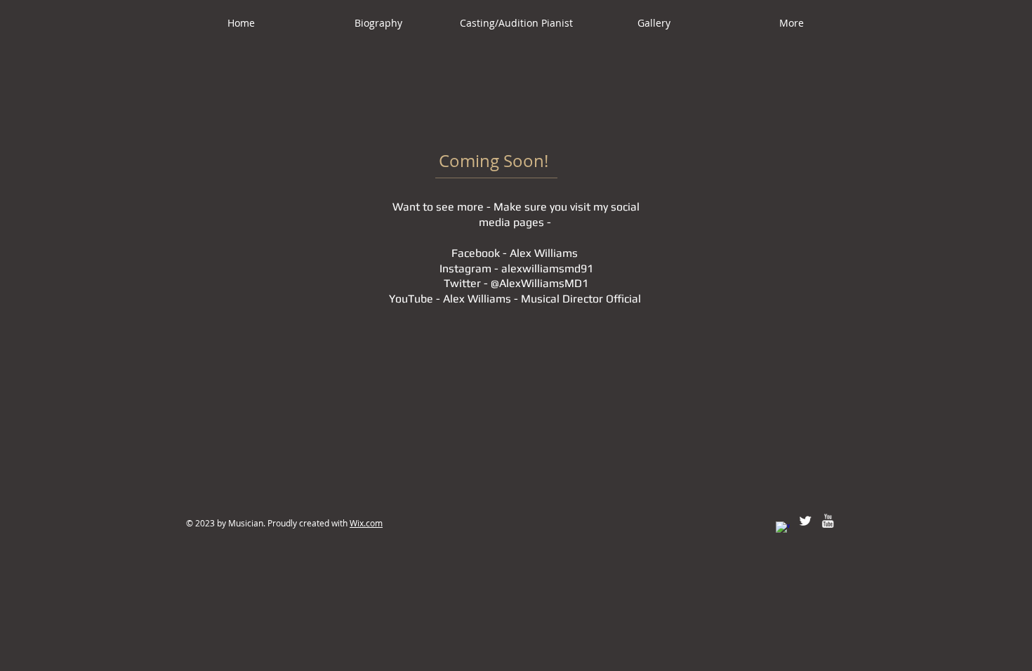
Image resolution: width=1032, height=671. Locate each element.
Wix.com (366, 523)
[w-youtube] (828, 521)
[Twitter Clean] (805, 521)
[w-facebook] (783, 528)
